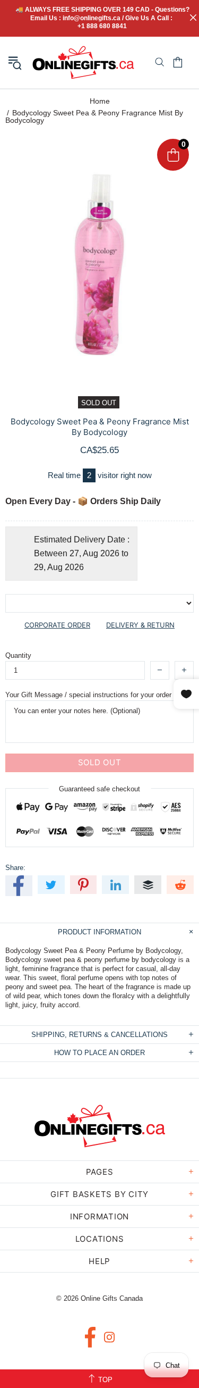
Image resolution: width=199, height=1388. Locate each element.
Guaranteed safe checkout (99, 788)
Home (100, 101)
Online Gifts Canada (83, 62)
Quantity (18, 655)
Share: (15, 868)
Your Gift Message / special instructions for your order (88, 695)
